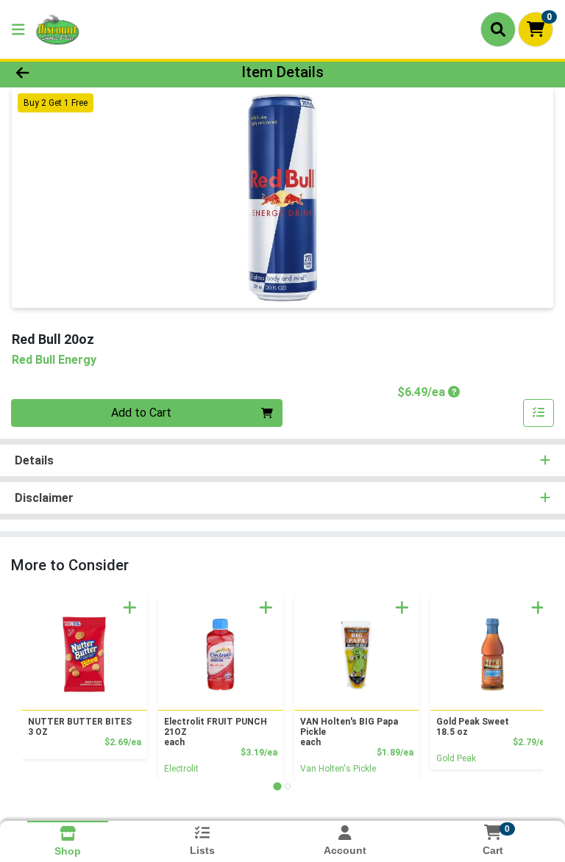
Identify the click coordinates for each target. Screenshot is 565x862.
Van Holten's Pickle (338, 769)
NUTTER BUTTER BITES (80, 726)
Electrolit (181, 769)
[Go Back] (79, 72)
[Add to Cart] (129, 607)
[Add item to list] (538, 413)
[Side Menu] (18, 29)
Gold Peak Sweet (472, 726)
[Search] (498, 29)
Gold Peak (456, 758)
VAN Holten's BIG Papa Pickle (349, 731)
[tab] (277, 786)
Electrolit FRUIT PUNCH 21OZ (215, 731)
